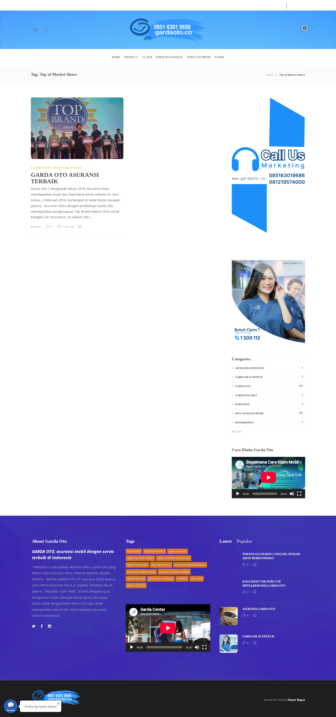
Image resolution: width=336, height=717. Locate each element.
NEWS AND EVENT (67, 167)
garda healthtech (269, 376)
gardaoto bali (269, 395)
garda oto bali (136, 578)
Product (131, 57)
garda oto (36, 226)
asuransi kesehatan (269, 367)
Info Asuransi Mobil (269, 413)
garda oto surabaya (160, 578)
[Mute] (292, 493)
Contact (66, 5)
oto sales (196, 578)
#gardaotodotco (154, 551)
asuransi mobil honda (141, 572)
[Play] (237, 493)
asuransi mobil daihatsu (190, 565)
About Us (36, 5)
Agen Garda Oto (137, 565)
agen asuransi (177, 551)
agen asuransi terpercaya (173, 558)
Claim (147, 57)
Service (52, 5)
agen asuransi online (140, 558)
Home (116, 57)
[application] (268, 477)
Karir (219, 57)
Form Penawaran (169, 57)
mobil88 (182, 578)
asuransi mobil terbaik (174, 572)
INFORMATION (269, 422)
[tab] (225, 541)
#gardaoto (134, 551)
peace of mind (136, 585)
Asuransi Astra (161, 565)
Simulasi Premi (199, 57)
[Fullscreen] (299, 493)
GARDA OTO (41, 167)
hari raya (269, 404)
